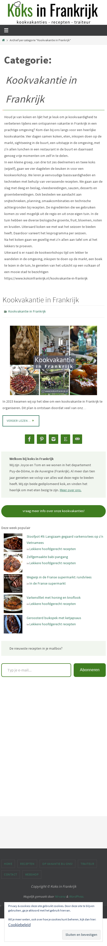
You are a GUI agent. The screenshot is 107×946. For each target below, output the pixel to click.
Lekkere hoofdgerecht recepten (52, 548)
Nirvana (60, 895)
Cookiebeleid (19, 924)
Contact (10, 873)
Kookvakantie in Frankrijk (40, 299)
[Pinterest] (41, 438)
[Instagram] (53, 438)
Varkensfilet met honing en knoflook (54, 596)
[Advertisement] (53, 749)
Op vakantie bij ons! (57, 862)
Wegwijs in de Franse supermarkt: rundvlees (59, 576)
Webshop (32, 873)
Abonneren (90, 669)
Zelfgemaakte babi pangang (47, 556)
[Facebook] (29, 438)
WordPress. (76, 895)
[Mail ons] (77, 438)
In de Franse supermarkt (47, 582)
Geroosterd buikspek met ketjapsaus (54, 617)
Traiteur (87, 862)
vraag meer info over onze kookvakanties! (54, 509)
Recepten (27, 862)
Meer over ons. (70, 489)
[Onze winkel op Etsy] (65, 438)
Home (8, 862)
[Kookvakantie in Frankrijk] (53, 359)
